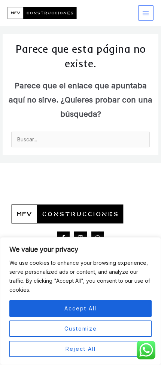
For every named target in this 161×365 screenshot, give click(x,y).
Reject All (81, 349)
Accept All (80, 308)
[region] (80, 301)
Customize (80, 328)
